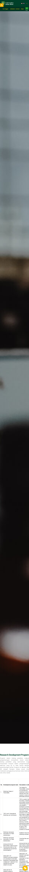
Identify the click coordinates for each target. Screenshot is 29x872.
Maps (22, 9)
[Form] (25, 868)
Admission (12, 9)
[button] (2, 5)
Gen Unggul (5, 9)
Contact (17, 9)
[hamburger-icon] (26, 8)
